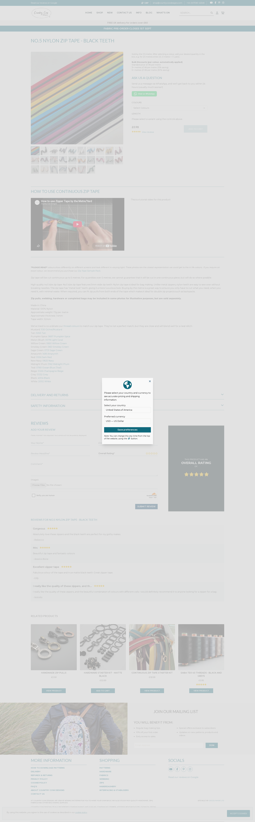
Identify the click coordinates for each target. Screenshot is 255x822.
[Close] (150, 381)
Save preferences (127, 429)
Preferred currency (114, 416)
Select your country (115, 405)
